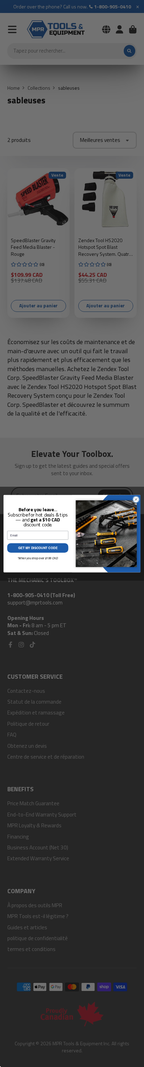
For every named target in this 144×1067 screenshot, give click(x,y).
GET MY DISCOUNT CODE (38, 548)
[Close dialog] (136, 499)
